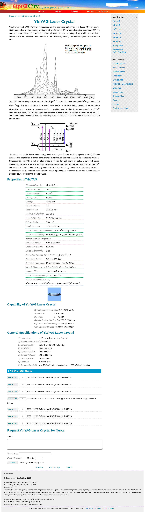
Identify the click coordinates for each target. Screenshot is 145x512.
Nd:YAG (116, 21)
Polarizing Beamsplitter (123, 84)
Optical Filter (118, 96)
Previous (39, 467)
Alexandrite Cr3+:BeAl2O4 (119, 51)
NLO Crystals (119, 68)
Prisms (116, 100)
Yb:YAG (116, 25)
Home (41, 11)
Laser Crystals (119, 64)
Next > (69, 467)
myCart (58, 11)
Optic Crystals (119, 72)
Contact (74, 11)
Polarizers (117, 76)
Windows (117, 88)
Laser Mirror (118, 92)
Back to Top (54, 467)
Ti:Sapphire (118, 46)
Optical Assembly (120, 108)
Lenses (116, 104)
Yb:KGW (117, 42)
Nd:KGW (117, 38)
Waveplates (118, 80)
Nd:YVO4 (117, 33)
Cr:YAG (117, 29)
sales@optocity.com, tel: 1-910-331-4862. (100, 508)
